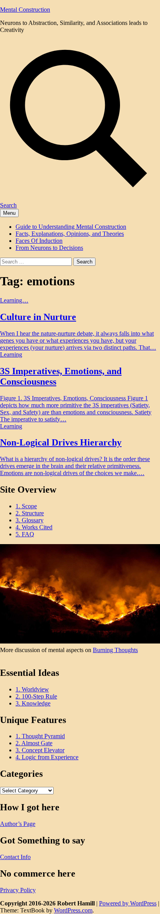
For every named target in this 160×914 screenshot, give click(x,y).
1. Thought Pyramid (40, 736)
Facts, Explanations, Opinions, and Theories (70, 233)
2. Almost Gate (34, 743)
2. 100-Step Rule (36, 696)
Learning (11, 354)
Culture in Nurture (38, 317)
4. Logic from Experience (47, 757)
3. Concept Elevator (40, 750)
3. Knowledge (33, 703)
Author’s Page (17, 823)
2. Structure (30, 513)
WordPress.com (73, 910)
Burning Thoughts (115, 650)
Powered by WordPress (128, 903)
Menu (9, 213)
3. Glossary (29, 520)
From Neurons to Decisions (49, 247)
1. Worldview (32, 689)
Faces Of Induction (39, 240)
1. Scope (26, 506)
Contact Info (15, 857)
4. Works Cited (34, 527)
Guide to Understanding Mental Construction (71, 226)
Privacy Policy (18, 890)
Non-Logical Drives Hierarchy (61, 442)
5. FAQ (25, 534)
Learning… (14, 300)
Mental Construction (25, 9)
